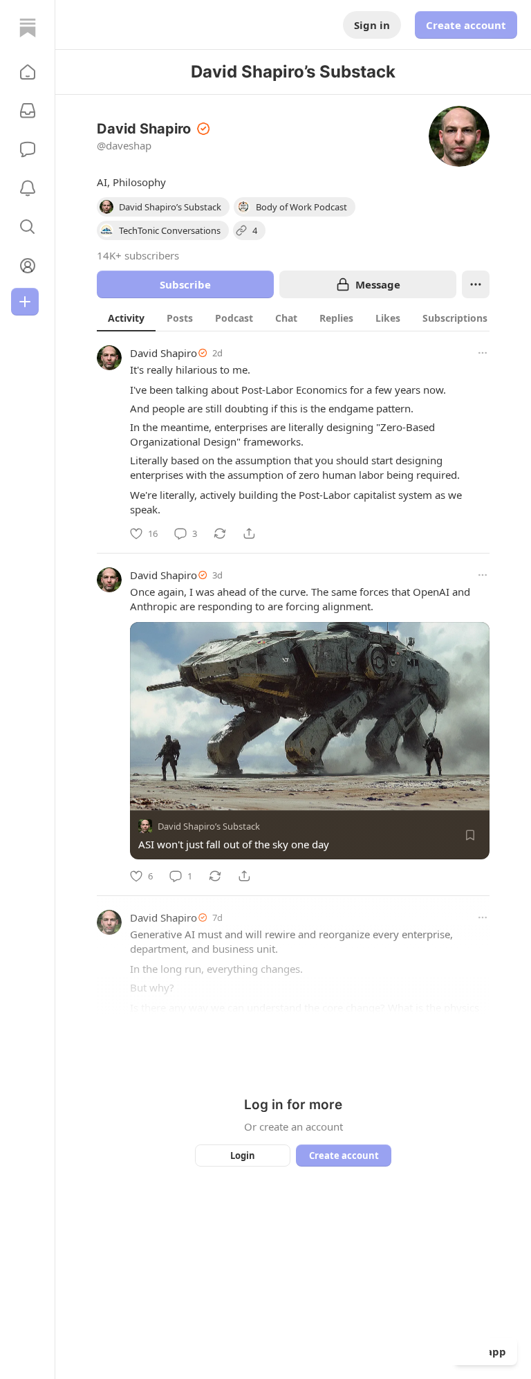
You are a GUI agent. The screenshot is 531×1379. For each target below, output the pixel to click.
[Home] (27, 27)
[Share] (249, 533)
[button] (27, 72)
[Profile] (27, 265)
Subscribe (185, 284)
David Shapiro (163, 353)
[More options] (483, 353)
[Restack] (220, 533)
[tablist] (305, 317)
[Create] (25, 302)
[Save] (470, 835)
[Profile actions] (476, 284)
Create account (466, 25)
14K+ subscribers (138, 255)
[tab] (126, 317)
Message (377, 284)
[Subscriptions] (27, 110)
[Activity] (27, 188)
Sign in (372, 25)
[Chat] (27, 149)
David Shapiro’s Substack (209, 826)
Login (242, 1155)
